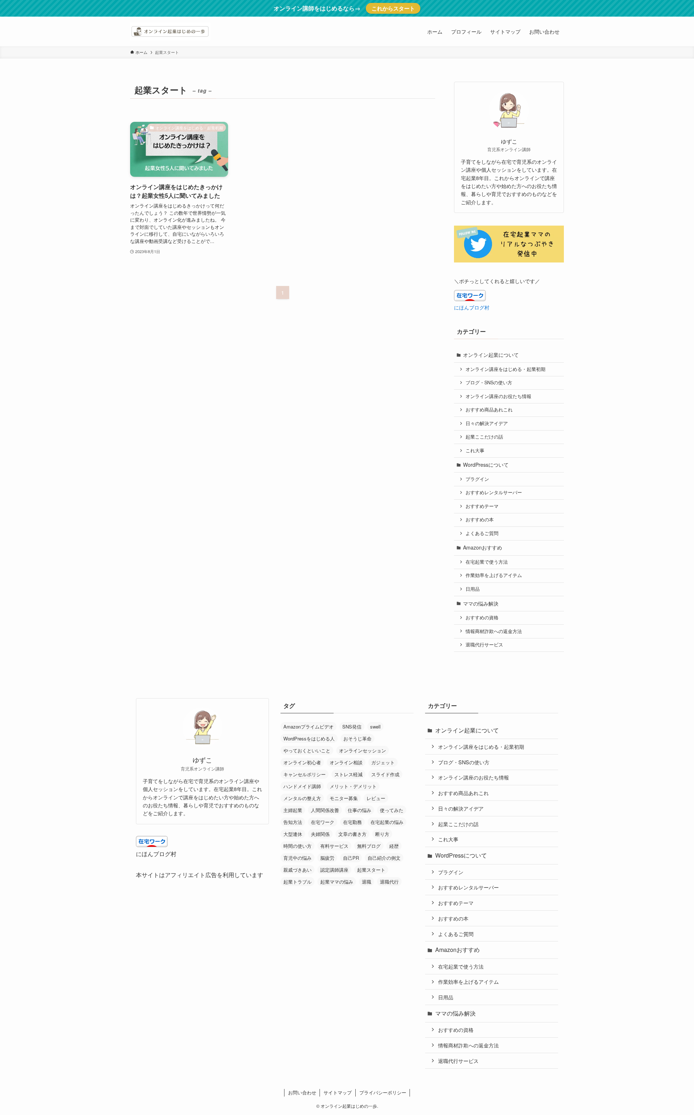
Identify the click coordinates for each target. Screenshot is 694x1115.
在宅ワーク (322, 822)
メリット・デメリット (353, 786)
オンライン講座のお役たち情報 (498, 396)
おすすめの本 (480, 519)
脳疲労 (327, 857)
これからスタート (393, 8)
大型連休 (292, 833)
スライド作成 (385, 774)
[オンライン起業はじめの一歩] (170, 31)
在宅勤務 (352, 822)
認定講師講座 (334, 869)
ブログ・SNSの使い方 (489, 382)
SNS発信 (351, 726)
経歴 (394, 845)
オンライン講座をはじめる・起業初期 (505, 369)
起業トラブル (297, 881)
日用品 (473, 589)
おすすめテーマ (482, 506)
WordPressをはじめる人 (309, 738)
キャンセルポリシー (304, 774)
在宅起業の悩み (386, 822)
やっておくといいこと (306, 750)
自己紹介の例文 (384, 857)
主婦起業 (292, 810)
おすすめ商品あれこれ (489, 409)
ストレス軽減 (348, 774)
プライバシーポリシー (382, 1092)
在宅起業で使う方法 (487, 562)
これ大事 (475, 450)
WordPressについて (486, 464)
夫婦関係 (320, 833)
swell (375, 726)
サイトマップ (338, 1092)
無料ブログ (369, 845)
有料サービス (334, 845)
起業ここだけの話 (484, 436)
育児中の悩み (297, 857)
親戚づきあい (297, 869)
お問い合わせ (302, 1092)
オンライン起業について (491, 354)
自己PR (351, 857)
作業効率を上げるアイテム (494, 575)
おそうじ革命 (357, 738)
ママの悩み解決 (480, 603)
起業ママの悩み (336, 881)
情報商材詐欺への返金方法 (494, 631)
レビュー (376, 798)
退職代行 (389, 881)
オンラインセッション (362, 750)
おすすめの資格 (482, 617)
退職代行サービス (484, 644)
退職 (366, 881)
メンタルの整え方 (302, 798)
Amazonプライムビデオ (308, 726)
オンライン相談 (346, 762)
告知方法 (292, 822)
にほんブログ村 (471, 307)
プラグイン (477, 479)
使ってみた (391, 810)
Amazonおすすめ (482, 547)
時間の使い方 (297, 845)
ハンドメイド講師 (302, 786)
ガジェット (383, 762)
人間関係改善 (325, 810)
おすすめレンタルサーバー (494, 492)
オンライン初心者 (302, 762)
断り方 (382, 833)
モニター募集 (344, 798)
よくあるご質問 (482, 533)
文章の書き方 (352, 833)
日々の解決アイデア (487, 423)
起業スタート (371, 869)
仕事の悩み (359, 810)
